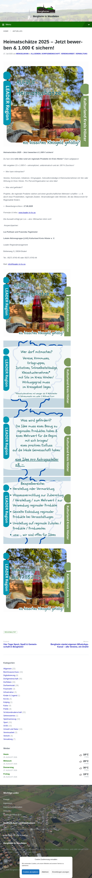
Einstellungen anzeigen (60, 872)
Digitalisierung (9, 675)
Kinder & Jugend (10, 695)
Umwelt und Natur (10, 729)
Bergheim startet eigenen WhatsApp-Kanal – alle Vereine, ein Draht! (70, 645)
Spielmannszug (9, 719)
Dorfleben (7, 682)
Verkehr (6, 736)
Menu (8, 24)
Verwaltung (81, 54)
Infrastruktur (8, 692)
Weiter (86, 641)
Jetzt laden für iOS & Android (15, 835)
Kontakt (6, 799)
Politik (6, 709)
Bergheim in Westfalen (46, 16)
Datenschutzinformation (12, 807)
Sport (5, 722)
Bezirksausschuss (11, 672)
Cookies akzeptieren (30, 872)
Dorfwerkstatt (9, 685)
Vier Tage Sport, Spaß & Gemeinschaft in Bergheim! (20, 645)
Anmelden (7, 811)
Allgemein (36, 54)
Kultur (5, 706)
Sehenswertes (9, 716)
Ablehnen (45, 872)
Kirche (6, 699)
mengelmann (22, 54)
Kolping (6, 702)
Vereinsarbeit (68, 54)
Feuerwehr (7, 689)
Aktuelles (17, 31)
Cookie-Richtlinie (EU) (12, 815)
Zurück (6, 641)
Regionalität (10, 632)
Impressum (7, 803)
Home (5, 31)
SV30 (5, 726)
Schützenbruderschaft (12, 712)
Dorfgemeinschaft (51, 54)
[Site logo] (46, 12)
